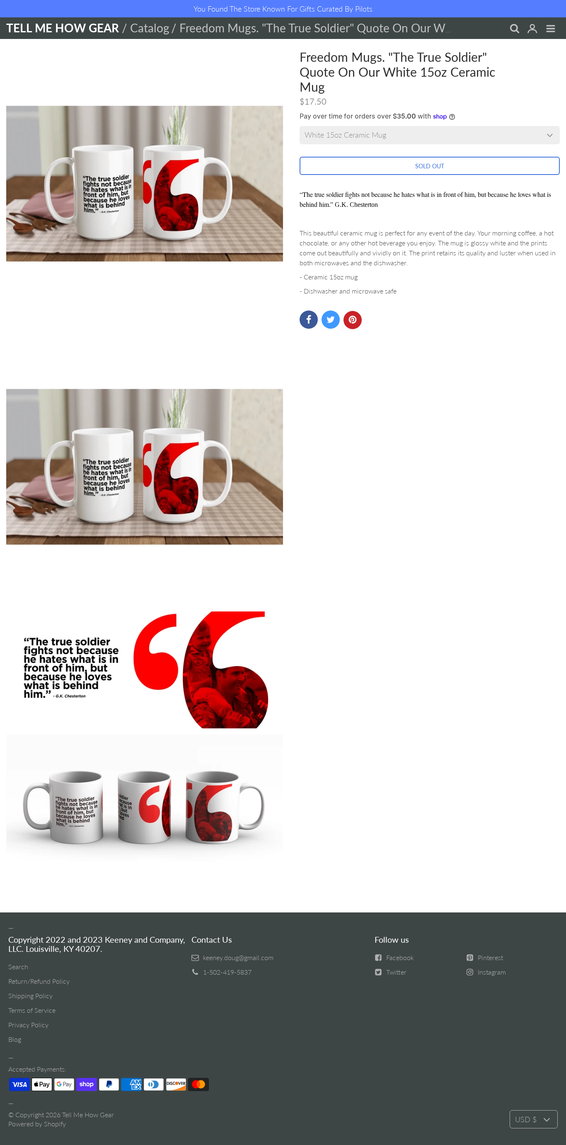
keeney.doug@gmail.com (238, 957)
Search (18, 966)
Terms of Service (32, 1010)
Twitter (396, 972)
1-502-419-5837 (227, 972)
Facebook (400, 957)
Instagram (492, 972)
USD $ (526, 1119)
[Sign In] (532, 29)
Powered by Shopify (37, 1124)
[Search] (514, 29)
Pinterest (490, 957)
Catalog (149, 28)
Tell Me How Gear (88, 1114)
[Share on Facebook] (309, 320)
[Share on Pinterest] (352, 320)
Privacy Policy (28, 1025)
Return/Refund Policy (39, 981)
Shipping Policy (30, 995)
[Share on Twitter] (331, 320)
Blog (14, 1039)
